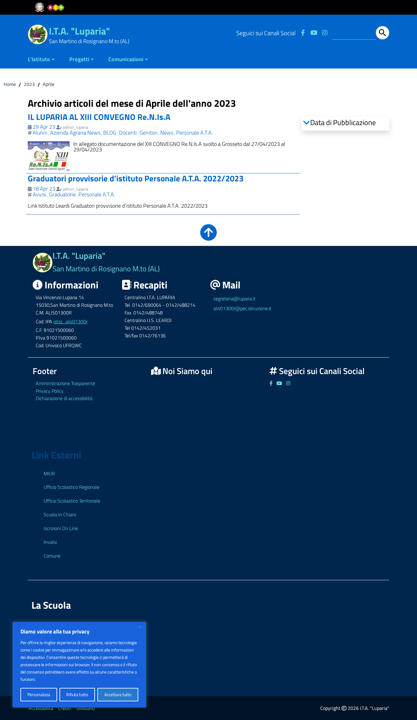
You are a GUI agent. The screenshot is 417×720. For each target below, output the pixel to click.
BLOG (109, 132)
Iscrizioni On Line (61, 528)
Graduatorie (62, 194)
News (166, 132)
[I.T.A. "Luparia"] (38, 34)
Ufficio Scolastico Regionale (71, 487)
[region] (79, 665)
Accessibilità (40, 708)
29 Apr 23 (44, 127)
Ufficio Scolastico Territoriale (72, 500)
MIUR (49, 473)
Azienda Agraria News (75, 132)
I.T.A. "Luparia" (79, 31)
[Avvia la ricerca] (382, 32)
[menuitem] (45, 60)
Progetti (79, 59)
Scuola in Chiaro (60, 514)
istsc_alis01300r (70, 321)
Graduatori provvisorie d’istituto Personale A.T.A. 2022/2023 (136, 178)
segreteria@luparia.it (234, 298)
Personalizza (38, 694)
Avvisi (39, 194)
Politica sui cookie (52, 679)
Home (10, 84)
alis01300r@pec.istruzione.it (242, 308)
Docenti (128, 132)
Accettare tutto (117, 694)
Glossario (85, 708)
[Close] (140, 626)
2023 (29, 84)
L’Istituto (39, 59)
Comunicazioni (125, 59)
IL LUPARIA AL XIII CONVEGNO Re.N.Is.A (99, 116)
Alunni (40, 132)
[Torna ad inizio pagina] (208, 236)
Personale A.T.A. (194, 132)
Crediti (64, 708)
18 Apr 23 (44, 188)
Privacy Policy (49, 391)
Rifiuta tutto (77, 694)
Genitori (149, 132)
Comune (52, 555)
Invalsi (50, 542)
